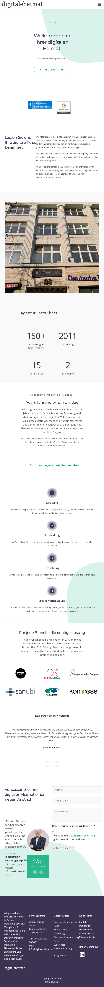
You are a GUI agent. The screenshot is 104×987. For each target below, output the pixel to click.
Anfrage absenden (63, 848)
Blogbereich (60, 955)
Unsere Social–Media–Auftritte (87, 935)
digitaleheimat (52, 981)
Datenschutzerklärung (82, 835)
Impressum (85, 925)
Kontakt (83, 922)
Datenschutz (85, 929)
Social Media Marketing (60, 931)
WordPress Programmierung (63, 946)
